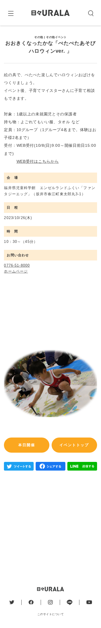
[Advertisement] (50, 524)
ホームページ (16, 271)
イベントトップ (74, 445)
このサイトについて (50, 614)
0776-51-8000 (17, 265)
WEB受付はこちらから (38, 161)
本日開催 (26, 445)
